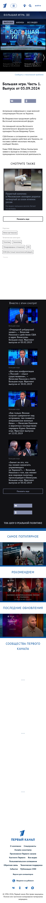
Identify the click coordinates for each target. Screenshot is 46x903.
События (14, 869)
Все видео (32, 857)
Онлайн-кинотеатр (23, 850)
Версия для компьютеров (23, 874)
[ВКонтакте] (15, 101)
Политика (6, 242)
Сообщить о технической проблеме (29, 75)
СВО (28, 247)
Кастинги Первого (17, 857)
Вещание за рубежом (25, 880)
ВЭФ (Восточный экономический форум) (18, 252)
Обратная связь (11, 865)
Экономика (17, 242)
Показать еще (23, 219)
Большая (14, 14)
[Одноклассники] (30, 101)
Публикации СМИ (28, 869)
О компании (15, 846)
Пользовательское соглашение (23, 861)
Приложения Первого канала (23, 853)
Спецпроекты (30, 846)
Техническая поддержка (31, 865)
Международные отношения (13, 247)
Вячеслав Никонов (10, 233)
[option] (12, 58)
